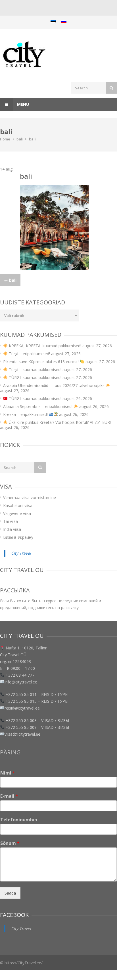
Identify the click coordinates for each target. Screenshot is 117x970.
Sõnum (10, 843)
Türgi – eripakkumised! (29, 353)
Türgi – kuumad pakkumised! (34, 369)
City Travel (21, 553)
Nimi (7, 773)
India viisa (12, 529)
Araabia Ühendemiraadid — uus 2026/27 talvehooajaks (54, 385)
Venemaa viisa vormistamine (29, 497)
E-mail (9, 796)
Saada (10, 893)
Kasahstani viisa (17, 505)
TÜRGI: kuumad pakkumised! (34, 377)
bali (19, 139)
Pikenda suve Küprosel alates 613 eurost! (41, 361)
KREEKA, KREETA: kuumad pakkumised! (44, 345)
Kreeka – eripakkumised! (26, 414)
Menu (22, 104)
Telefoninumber (19, 820)
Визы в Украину (18, 537)
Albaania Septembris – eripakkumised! (38, 406)
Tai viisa (10, 521)
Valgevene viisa (17, 513)
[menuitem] (53, 21)
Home (5, 139)
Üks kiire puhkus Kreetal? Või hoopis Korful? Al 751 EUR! (59, 422)
